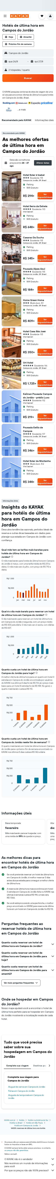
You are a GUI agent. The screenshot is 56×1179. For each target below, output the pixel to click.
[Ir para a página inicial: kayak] (19, 16)
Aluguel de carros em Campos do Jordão (26, 1086)
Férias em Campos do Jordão (21, 1091)
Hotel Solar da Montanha (37, 460)
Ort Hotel (28, 362)
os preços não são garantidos (16, 1150)
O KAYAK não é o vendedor (18, 1159)
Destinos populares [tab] (43, 1065)
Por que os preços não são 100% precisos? (26, 1170)
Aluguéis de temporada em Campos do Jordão (26, 1096)
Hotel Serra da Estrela (35, 206)
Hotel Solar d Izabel (34, 174)
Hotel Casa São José (34, 331)
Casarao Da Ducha (33, 237)
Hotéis (21, 1120)
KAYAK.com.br (9, 1120)
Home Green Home (33, 300)
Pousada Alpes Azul (34, 268)
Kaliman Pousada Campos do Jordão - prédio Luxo (37, 395)
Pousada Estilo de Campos (33, 429)
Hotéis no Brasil (16, 1123)
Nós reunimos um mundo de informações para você (26, 1165)
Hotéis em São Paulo (34, 1123)
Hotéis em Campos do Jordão (26, 1125)
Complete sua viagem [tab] (17, 1065)
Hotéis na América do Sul (38, 1120)
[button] (5, 16)
